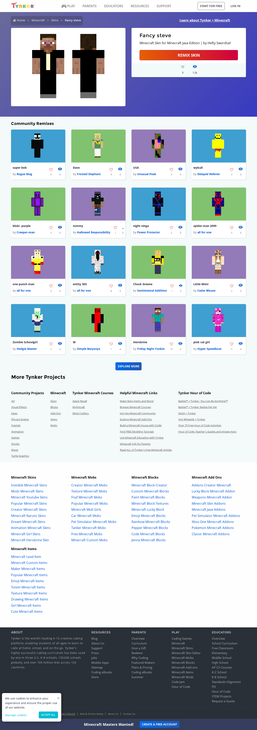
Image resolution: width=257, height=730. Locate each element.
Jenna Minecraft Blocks (149, 540)
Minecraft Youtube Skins (29, 497)
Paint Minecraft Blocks (148, 497)
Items (53, 419)
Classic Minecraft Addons (211, 534)
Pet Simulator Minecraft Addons (216, 516)
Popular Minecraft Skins (29, 503)
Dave (76, 167)
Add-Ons (55, 413)
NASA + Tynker (187, 413)
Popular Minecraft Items (29, 575)
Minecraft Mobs (183, 658)
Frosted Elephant (89, 174)
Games (15, 437)
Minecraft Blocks (183, 663)
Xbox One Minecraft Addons (213, 522)
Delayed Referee (208, 174)
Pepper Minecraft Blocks (150, 528)
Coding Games (182, 638)
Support (96, 648)
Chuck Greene (142, 284)
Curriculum (139, 643)
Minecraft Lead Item (26, 556)
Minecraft (38, 20)
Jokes (14, 413)
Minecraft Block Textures (150, 503)
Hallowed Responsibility (93, 232)
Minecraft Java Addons (208, 509)
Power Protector (148, 232)
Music (14, 450)
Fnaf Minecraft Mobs (86, 497)
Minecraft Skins (182, 648)
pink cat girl (201, 342)
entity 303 (80, 284)
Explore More (128, 366)
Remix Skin (189, 55)
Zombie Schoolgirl (25, 342)
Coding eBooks (101, 672)
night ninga (141, 226)
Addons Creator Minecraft (211, 485)
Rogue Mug (24, 174)
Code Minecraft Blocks (148, 534)
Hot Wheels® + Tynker (191, 419)
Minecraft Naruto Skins (28, 516)
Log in (235, 6)
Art (13, 401)
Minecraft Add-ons (184, 667)
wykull (198, 167)
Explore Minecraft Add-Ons (136, 419)
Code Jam (178, 682)
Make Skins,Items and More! (137, 401)
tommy (78, 226)
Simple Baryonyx (88, 349)
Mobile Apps (100, 663)
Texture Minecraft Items (29, 593)
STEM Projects (221, 696)
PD (214, 687)
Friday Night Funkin (151, 349)
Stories (15, 444)
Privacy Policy (66, 713)
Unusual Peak (146, 174)
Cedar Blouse (206, 290)
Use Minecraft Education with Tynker (142, 437)
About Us (97, 643)
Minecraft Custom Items (29, 563)
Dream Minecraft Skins (28, 522)
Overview (138, 638)
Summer (137, 677)
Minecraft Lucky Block (148, 509)
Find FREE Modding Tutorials (137, 431)
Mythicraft (78, 407)
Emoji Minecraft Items (27, 581)
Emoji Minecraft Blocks (149, 516)
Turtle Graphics (20, 456)
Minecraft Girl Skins (25, 534)
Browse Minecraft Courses (135, 407)
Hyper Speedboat (209, 349)
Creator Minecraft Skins (29, 509)
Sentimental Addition (152, 290)
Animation (17, 431)
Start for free (211, 6)
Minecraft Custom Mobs (89, 540)
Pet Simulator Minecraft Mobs (93, 522)
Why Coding (140, 658)
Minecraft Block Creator (149, 485)
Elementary (219, 653)
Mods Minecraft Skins (27, 491)
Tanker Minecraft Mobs (88, 528)
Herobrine (140, 342)
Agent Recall (79, 401)
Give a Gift (139, 648)
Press (95, 653)
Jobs (94, 658)
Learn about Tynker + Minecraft (204, 20)
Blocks (54, 407)
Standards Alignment (226, 682)
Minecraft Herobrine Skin (30, 540)
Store (95, 677)
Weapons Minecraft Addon (212, 497)
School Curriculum (224, 643)
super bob (20, 167)
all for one (204, 232)
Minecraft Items (182, 672)
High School (220, 663)
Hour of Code (181, 687)
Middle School (222, 658)
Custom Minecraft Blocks (150, 491)
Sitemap (97, 667)
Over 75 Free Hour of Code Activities (199, 425)
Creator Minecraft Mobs (89, 485)
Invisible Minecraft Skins (29, 485)
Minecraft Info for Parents (135, 444)
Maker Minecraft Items (28, 569)
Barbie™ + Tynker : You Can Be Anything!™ (203, 401)
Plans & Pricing (142, 667)
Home (21, 20)
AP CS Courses (222, 667)
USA (136, 167)
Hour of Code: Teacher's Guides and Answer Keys (207, 431)
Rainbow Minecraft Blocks (151, 522)
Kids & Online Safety (91, 713)
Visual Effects (19, 407)
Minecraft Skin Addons (209, 503)
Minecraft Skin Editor (186, 653)
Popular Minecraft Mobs (89, 503)
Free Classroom (222, 648)
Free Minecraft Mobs (86, 534)
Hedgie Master (27, 349)
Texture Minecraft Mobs (89, 491)
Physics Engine (20, 419)
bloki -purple (22, 226)
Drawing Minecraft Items (29, 599)
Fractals (15, 425)
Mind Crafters (80, 413)
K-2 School (219, 672)
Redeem (137, 653)
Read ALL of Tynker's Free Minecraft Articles (146, 450)
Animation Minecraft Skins (31, 528)
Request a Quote (223, 701)
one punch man (23, 284)
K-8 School (219, 677)
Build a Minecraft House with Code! (141, 425)
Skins (54, 20)
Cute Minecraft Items (27, 611)
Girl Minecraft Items (26, 605)
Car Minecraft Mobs (86, 516)
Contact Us (129, 713)
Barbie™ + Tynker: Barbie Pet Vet (197, 407)
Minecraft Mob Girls (86, 509)
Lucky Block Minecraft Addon (213, 491)
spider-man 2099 (204, 226)
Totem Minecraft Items (28, 587)
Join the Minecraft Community (138, 413)
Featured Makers (143, 663)
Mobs (53, 425)
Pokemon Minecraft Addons (213, 528)
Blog (94, 638)
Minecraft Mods (183, 677)
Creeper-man (26, 232)
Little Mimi (200, 284)
